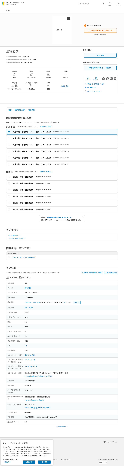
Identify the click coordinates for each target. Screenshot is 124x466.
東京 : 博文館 (29, 307)
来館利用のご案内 (45, 127)
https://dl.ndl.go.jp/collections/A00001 (39, 376)
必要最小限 (29, 462)
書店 (10, 110)
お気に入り (88, 80)
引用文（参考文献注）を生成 (95, 84)
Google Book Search (16, 238)
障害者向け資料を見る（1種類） (100, 68)
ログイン (118, 5)
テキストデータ (30, 360)
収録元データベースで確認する (101, 30)
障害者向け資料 (20, 110)
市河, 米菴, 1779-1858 (32, 302)
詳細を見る (65, 86)
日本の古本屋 (14, 235)
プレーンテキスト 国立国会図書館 (23, 257)
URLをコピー (96, 80)
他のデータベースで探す (94, 91)
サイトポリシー (66, 460)
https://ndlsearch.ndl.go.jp (34, 400)
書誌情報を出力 (91, 87)
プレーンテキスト (31, 366)
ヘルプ (110, 5)
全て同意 (44, 462)
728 (26, 345)
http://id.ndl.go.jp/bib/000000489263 (38, 407)
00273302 (66, 302)
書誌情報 (31, 110)
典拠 (75, 302)
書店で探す (100, 55)
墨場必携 (28, 288)
